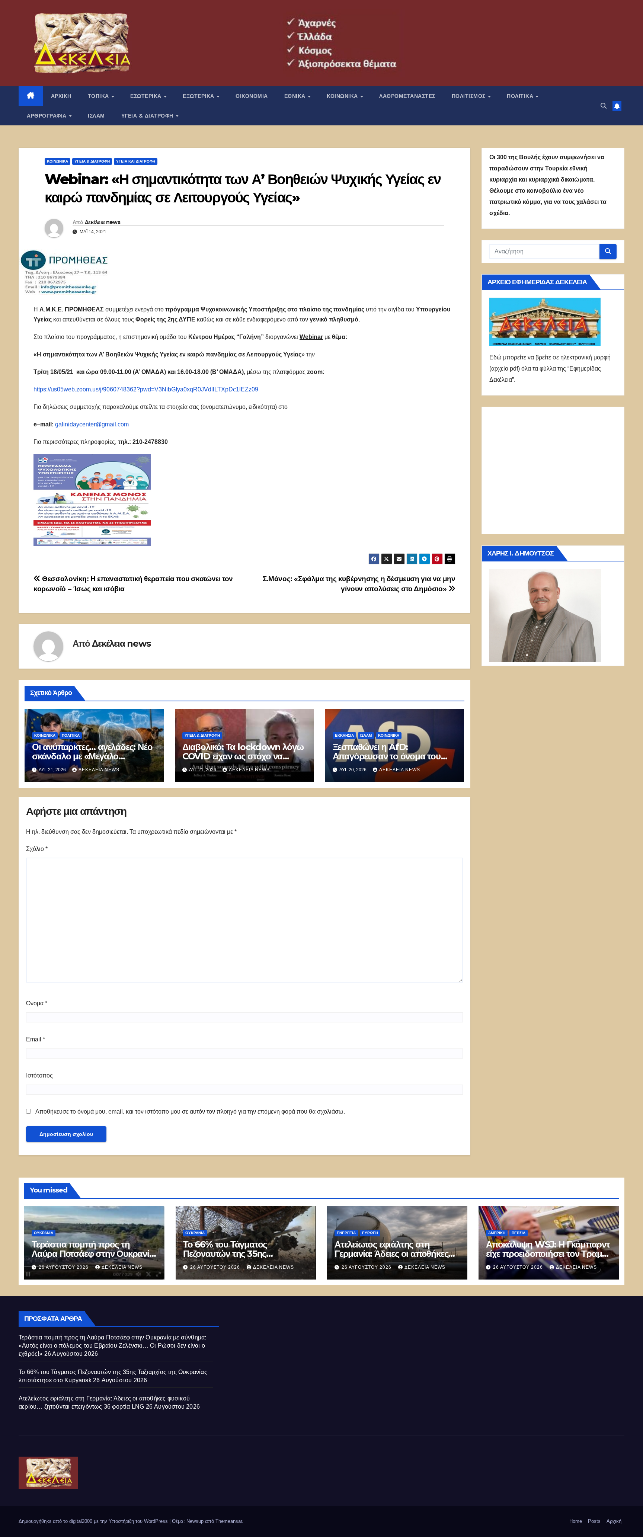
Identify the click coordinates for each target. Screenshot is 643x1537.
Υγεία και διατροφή (135, 161)
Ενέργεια (346, 1233)
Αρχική (614, 1521)
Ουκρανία (43, 1233)
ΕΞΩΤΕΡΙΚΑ (199, 96)
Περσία (518, 1233)
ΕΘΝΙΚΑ (295, 96)
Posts (594, 1521)
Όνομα (36, 1003)
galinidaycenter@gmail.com (92, 424)
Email (35, 1039)
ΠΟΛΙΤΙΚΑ (521, 96)
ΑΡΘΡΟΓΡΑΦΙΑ (47, 115)
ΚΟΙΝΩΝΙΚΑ (343, 96)
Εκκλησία (344, 735)
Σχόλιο (37, 849)
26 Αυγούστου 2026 (64, 1267)
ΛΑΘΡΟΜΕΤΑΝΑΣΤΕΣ (407, 96)
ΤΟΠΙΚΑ (99, 96)
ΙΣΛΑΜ (96, 115)
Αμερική (496, 1233)
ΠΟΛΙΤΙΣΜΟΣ (469, 96)
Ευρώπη (370, 1233)
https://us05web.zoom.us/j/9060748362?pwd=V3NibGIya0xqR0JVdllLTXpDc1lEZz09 (145, 389)
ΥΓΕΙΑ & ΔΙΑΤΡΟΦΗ (148, 115)
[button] (604, 106)
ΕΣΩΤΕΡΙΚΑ (146, 96)
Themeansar (228, 1521)
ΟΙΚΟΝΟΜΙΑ (252, 96)
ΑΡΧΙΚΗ (61, 96)
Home (575, 1521)
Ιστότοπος (39, 1075)
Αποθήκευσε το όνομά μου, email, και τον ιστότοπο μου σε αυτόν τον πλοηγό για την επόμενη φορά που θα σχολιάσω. (190, 1111)
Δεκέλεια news (102, 222)
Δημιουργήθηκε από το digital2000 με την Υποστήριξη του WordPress (94, 1521)
